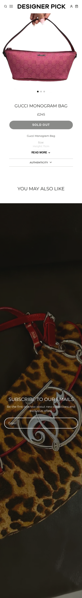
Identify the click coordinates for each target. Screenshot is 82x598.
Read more (39, 152)
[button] (38, 91)
